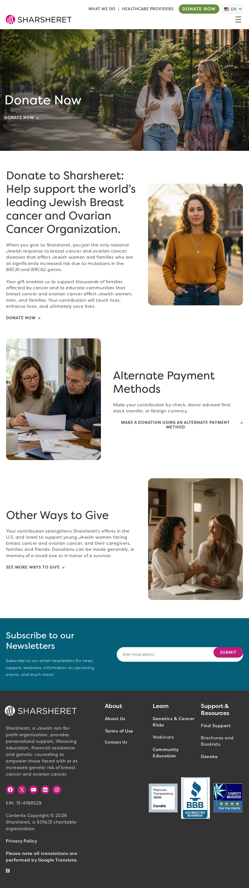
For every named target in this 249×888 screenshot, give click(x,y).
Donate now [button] (19, 117)
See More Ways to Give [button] (33, 567)
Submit (228, 652)
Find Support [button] (216, 725)
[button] (38, 19)
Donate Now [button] (199, 9)
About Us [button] (115, 718)
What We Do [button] (102, 9)
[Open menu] (238, 19)
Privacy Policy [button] (21, 841)
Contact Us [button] (116, 742)
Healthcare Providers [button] (147, 9)
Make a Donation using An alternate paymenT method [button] (175, 424)
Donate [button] (209, 756)
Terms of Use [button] (119, 731)
